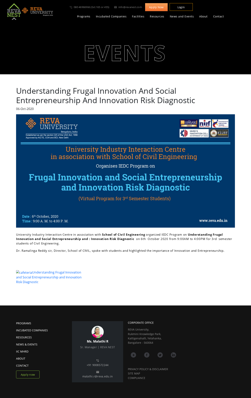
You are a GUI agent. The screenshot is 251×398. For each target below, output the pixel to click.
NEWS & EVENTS (26, 344)
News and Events (182, 16)
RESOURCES (24, 337)
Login (181, 7)
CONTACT (22, 365)
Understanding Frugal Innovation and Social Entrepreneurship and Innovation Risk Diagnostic (49, 277)
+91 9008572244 (98, 365)
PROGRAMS (23, 323)
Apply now (28, 374)
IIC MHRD (22, 351)
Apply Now (156, 7)
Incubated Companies (111, 16)
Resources (157, 16)
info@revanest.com (130, 7)
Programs (83, 16)
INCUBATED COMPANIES (32, 330)
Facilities (138, 16)
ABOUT (20, 358)
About (203, 16)
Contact (218, 16)
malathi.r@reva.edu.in (97, 376)
